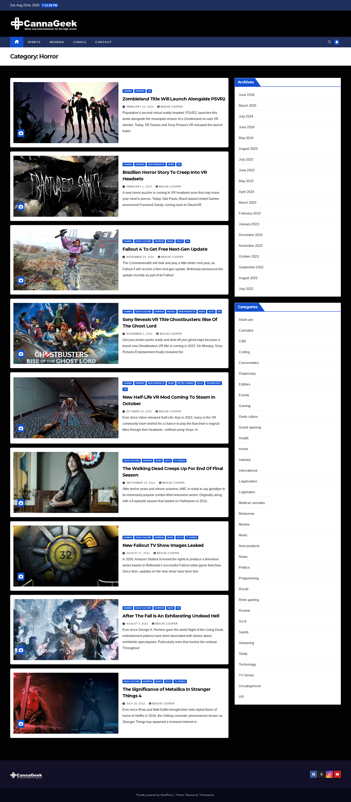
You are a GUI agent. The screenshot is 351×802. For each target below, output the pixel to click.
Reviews (57, 42)
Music (158, 681)
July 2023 (246, 159)
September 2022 (251, 267)
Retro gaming (186, 383)
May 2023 (246, 181)
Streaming (246, 643)
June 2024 (247, 127)
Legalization (248, 481)
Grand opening (250, 427)
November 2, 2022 (139, 333)
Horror (139, 91)
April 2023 (246, 192)
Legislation (247, 492)
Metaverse (246, 513)
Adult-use (246, 319)
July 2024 (246, 116)
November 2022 (251, 245)
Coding (244, 352)
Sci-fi (180, 241)
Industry (245, 459)
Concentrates (249, 363)
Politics (244, 567)
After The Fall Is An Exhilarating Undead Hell (170, 616)
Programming (249, 578)
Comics (79, 42)
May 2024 (246, 138)
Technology (213, 383)
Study (243, 653)
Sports (243, 632)
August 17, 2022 (138, 553)
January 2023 (249, 224)
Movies (171, 311)
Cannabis (246, 330)
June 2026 (247, 95)
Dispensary (247, 373)
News (171, 164)
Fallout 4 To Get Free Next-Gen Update (164, 249)
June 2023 (247, 170)
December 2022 (251, 235)
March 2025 (247, 105)
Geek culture (143, 241)
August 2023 (248, 148)
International (248, 470)
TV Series (179, 460)
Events (34, 42)
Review (244, 610)
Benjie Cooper (172, 106)
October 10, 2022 (139, 411)
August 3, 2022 (137, 623)
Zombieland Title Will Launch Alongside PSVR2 (173, 99)
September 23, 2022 (141, 482)
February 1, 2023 (139, 186)
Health (244, 438)
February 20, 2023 (140, 106)
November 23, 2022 (140, 257)
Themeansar (206, 795)
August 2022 (248, 278)
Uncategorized (250, 686)
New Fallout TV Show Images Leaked (163, 545)
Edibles (244, 384)
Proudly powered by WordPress (155, 795)
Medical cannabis (252, 503)
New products (156, 164)
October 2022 (249, 256)
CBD (242, 341)
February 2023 (250, 213)
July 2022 (246, 289)
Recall (243, 589)
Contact (103, 42)
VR (149, 91)
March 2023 (247, 202)
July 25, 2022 (136, 703)
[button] (329, 42)
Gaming (128, 91)
